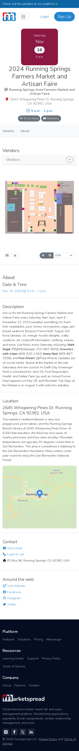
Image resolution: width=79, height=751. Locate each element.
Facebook (13, 592)
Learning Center (13, 658)
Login (44, 16)
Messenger (54, 639)
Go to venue (30, 118)
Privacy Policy (51, 658)
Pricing (38, 639)
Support (33, 658)
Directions (52, 118)
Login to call (15, 554)
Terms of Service (14, 666)
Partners (19, 685)
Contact (34, 685)
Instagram (13, 598)
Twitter (11, 604)
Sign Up (64, 16)
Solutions (24, 639)
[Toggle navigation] (23, 16)
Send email (14, 548)
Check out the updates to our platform (29, 4)
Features (8, 639)
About (7, 685)
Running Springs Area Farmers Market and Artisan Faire (42, 91)
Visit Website (15, 586)
